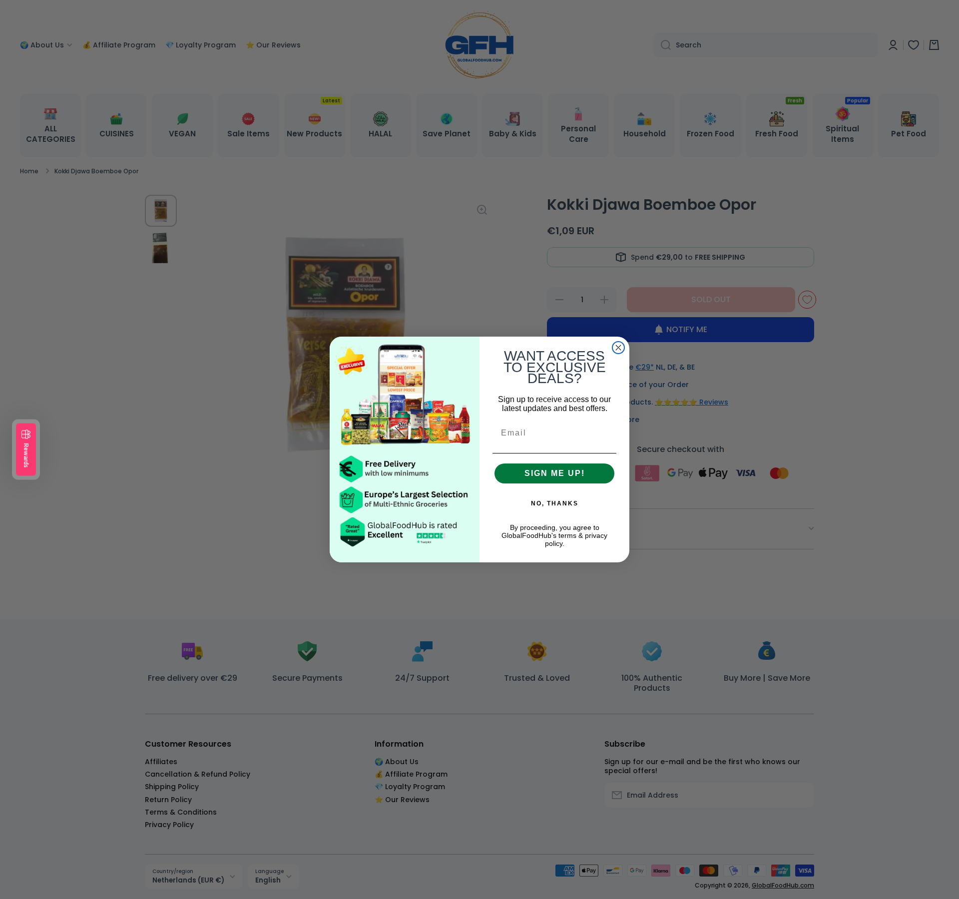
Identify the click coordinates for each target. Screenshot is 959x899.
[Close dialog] (618, 348)
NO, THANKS (554, 503)
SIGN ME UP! (554, 473)
